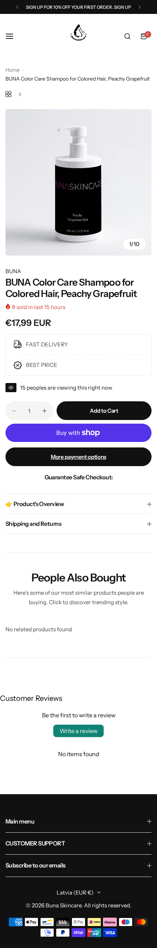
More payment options (78, 456)
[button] (17, 7)
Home (12, 70)
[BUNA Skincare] (78, 36)
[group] (78, 182)
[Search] (127, 36)
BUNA (13, 271)
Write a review (78, 731)
